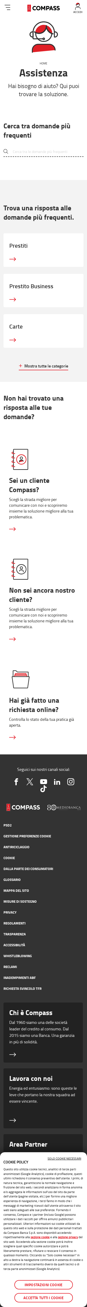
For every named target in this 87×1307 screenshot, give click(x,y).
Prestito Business (31, 286)
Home (43, 63)
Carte (16, 326)
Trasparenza (14, 934)
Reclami (10, 966)
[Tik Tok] (43, 788)
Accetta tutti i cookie (43, 1297)
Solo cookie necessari (64, 1158)
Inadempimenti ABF (19, 977)
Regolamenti (14, 923)
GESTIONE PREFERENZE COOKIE (27, 836)
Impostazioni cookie (43, 1284)
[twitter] (30, 781)
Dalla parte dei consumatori (28, 868)
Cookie (9, 857)
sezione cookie (40, 1237)
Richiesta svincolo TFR (22, 988)
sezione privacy (68, 1237)
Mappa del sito (16, 890)
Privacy (9, 912)
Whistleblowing (17, 955)
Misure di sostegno (20, 901)
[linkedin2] (57, 781)
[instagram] (71, 781)
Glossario (12, 879)
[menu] (7, 6)
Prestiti (18, 245)
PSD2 (7, 825)
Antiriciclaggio (16, 846)
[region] (43, 1229)
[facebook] (16, 781)
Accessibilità (14, 944)
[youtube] (43, 781)
